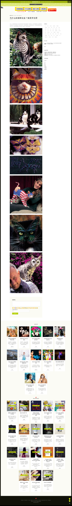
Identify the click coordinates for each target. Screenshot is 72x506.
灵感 (11, 15)
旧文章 (69, 501)
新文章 (69, 499)
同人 (56, 27)
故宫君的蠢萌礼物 (23, 436)
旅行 (45, 32)
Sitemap (45, 60)
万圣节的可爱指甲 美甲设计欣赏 (12, 339)
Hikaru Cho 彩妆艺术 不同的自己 (42, 386)
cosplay (14, 15)
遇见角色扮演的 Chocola (60, 339)
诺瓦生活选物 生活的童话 (48, 413)
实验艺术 (18, 15)
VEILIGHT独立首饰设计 (36, 483)
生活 (12, 346)
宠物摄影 (20, 15)
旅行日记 (48, 32)
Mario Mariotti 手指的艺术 (36, 362)
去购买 (12, 405)
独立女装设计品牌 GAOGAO (36, 437)
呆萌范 (12, 420)
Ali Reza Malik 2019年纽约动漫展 (30, 386)
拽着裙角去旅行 (23, 459)
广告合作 (45, 68)
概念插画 (58, 32)
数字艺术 (59, 30)
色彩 (51, 35)
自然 (48, 35)
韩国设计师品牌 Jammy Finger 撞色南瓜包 (36, 414)
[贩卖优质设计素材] (2, 8)
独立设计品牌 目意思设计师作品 (12, 437)
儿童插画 (46, 27)
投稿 (44, 64)
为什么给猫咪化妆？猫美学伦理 (23, 18)
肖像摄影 (46, 35)
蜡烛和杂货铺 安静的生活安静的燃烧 (48, 437)
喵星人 (15, 15)
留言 (44, 63)
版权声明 (45, 69)
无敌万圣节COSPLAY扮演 (24, 339)
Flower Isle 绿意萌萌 (47, 482)
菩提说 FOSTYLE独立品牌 (24, 483)
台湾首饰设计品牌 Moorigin (12, 460)
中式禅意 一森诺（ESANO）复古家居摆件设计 (60, 460)
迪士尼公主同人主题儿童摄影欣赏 (24, 362)
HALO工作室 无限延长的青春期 (60, 413)
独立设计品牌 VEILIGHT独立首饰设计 (36, 460)
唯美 (59, 27)
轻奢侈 (60, 468)
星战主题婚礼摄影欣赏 (60, 361)
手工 (45, 30)
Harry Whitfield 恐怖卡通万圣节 (36, 339)
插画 (50, 30)
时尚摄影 (54, 32)
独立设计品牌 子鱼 (23, 412)
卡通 (51, 27)
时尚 (51, 32)
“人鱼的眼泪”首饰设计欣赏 (60, 437)
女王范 (36, 468)
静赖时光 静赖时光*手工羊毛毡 (12, 413)
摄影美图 (56, 30)
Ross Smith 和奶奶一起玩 (48, 362)
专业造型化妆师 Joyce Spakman (48, 339)
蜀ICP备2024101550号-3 (36, 502)
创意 (48, 27)
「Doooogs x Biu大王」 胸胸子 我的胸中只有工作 (48, 460)
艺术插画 (57, 35)
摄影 (10, 15)
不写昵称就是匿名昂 (15, 309)
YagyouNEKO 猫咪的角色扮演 (12, 362)
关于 (44, 62)
